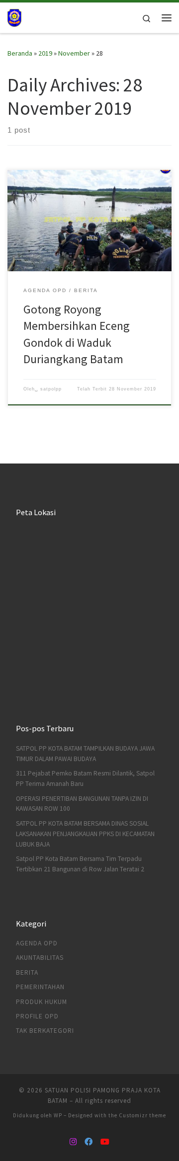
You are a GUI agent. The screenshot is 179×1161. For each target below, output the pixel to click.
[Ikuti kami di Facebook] (88, 1142)
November (74, 53)
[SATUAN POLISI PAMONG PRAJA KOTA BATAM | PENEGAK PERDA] (14, 16)
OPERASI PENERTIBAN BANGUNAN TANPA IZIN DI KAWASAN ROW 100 (82, 803)
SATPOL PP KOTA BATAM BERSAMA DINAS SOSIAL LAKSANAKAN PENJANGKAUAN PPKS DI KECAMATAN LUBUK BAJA (85, 834)
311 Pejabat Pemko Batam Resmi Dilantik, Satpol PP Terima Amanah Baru (85, 778)
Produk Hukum (41, 1002)
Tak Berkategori (45, 1030)
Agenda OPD (37, 943)
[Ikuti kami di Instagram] (73, 1142)
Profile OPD (37, 1016)
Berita (27, 972)
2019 (45, 53)
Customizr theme (142, 1115)
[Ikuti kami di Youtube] (104, 1142)
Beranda (19, 53)
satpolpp (51, 389)
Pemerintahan (40, 987)
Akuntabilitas (40, 957)
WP (58, 1115)
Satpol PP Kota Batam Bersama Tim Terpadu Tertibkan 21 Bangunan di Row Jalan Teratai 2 (80, 863)
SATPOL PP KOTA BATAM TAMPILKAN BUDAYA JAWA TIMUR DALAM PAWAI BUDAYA (85, 753)
